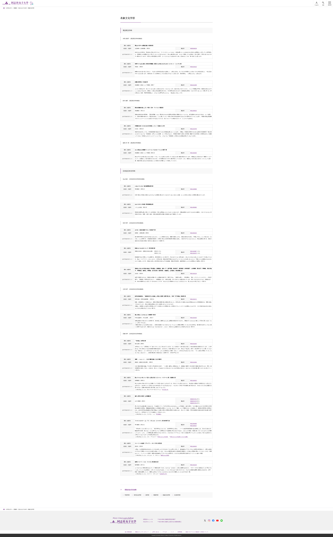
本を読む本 (165, 389)
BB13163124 (193, 273)
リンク (172, 532)
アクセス (165, 532)
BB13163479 (193, 253)
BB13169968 (193, 189)
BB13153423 (193, 317)
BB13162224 (193, 465)
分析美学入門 (163, 474)
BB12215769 (193, 129)
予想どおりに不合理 (162, 436)
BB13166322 (193, 446)
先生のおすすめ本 (22, 8)
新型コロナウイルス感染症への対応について (197, 532)
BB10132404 (193, 362)
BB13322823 (193, 153)
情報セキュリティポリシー (142, 532)
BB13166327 (193, 425)
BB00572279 (193, 401)
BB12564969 (193, 423)
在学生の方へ (9, 8)
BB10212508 (193, 85)
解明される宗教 (165, 455)
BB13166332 (193, 380)
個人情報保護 (128, 532)
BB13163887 (193, 251)
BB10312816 (193, 343)
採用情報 (180, 532)
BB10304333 (193, 233)
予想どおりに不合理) (178, 436)
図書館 (15, 8)
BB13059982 (193, 207)
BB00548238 (193, 48)
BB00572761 (193, 399)
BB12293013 (193, 110)
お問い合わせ (155, 532)
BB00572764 (193, 403)
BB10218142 (193, 66)
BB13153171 (193, 299)
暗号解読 (158, 414)
